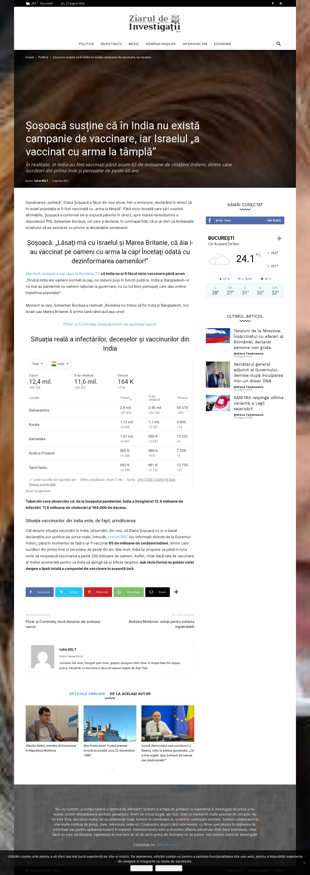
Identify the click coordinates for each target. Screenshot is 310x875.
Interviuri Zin (194, 44)
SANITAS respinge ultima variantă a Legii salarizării (259, 403)
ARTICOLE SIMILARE (87, 694)
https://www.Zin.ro (71, 656)
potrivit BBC (118, 537)
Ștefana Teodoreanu (249, 353)
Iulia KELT (41, 180)
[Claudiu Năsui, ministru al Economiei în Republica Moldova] (52, 723)
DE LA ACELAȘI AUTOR (130, 694)
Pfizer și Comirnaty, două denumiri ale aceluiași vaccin (109, 324)
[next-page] (113, 770)
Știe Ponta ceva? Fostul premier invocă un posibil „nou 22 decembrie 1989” (109, 750)
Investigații (111, 44)
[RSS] (280, 3)
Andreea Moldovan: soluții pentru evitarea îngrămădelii (161, 624)
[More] (176, 592)
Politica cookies (168, 868)
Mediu (134, 44)
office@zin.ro (166, 844)
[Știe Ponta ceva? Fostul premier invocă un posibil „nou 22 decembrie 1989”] (110, 723)
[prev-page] (105, 770)
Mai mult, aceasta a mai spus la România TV (63, 273)
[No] (304, 862)
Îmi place (274, 220)
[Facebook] (272, 3)
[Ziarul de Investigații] (155, 23)
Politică (86, 44)
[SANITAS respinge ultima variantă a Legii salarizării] (218, 403)
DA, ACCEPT (141, 868)
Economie (222, 44)
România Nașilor (161, 44)
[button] (278, 44)
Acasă (30, 57)
